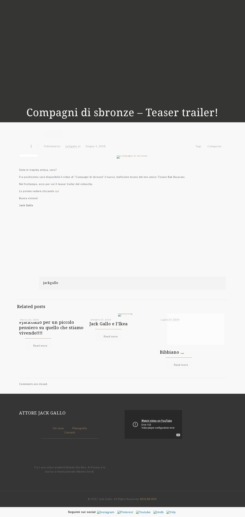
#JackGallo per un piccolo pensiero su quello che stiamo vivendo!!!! (51, 327)
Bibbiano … (172, 352)
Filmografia (79, 428)
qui (57, 191)
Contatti (69, 432)
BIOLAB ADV (148, 499)
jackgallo (71, 146)
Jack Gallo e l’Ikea (108, 323)
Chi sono (58, 428)
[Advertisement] (122, 250)
